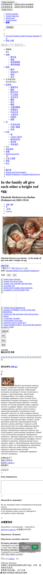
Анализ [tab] (9, 211)
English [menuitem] (16, 36)
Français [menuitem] (29, 36)
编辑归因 (5, 266)
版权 (25, 573)
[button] (12, 14)
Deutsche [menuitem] (36, 36)
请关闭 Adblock (7, 463)
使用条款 (11, 573)
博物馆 (8, 50)
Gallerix (11, 559)
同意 (35, 547)
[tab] (9, 204)
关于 (19, 570)
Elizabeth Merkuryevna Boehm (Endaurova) (22, 271)
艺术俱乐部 (11, 80)
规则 (5, 573)
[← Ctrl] (15, 290)
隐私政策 (19, 573)
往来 (23, 570)
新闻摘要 (10, 27)
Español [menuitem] (22, 36)
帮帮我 (4, 570)
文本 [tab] (8, 209)
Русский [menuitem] (9, 36)
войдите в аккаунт (8, 530)
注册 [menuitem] (12, 41)
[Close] (24, 45)
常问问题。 (12, 570)
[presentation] (24, 213)
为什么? (14, 367)
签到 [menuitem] (8, 41)
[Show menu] (16, 2)
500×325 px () (19, 268)
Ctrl (9, 275)
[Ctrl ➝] (13, 308)
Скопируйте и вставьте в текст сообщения (18, 552)
